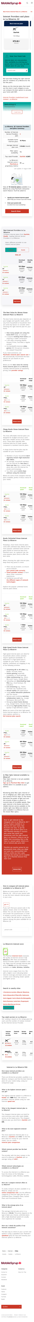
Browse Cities (9, 1007)
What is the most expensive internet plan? (14, 1129)
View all (18, 255)
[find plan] (26, 930)
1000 (11, 1097)
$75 (3, 1122)
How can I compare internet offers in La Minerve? (14, 1183)
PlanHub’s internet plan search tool (15, 355)
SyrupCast (4, 1274)
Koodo (5, 236)
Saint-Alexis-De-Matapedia (21, 998)
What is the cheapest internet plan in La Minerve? (14, 1109)
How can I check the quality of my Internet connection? (13, 1226)
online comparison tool (10, 1193)
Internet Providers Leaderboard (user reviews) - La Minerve (15, 98)
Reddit (3, 1299)
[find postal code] (26, 71)
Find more (17, 301)
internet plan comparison (11, 1142)
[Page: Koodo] (6, 398)
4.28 (15, 1159)
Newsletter (4, 1279)
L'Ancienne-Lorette (9, 992)
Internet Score (17, 956)
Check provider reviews (15, 572)
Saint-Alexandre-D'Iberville (12, 995)
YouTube (3, 1296)
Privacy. (16, 1315)
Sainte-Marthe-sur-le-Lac (11, 1004)
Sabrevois (25, 995)
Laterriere (16, 1001)
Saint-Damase (8, 1001)
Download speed (23, 488)
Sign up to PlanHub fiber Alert (14, 783)
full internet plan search (11, 716)
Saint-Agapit (7, 998)
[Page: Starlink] (5, 268)
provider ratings (17, 370)
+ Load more (17, 112)
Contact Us (4, 1272)
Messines (26, 992)
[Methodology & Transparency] (28, 105)
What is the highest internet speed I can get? (14, 1090)
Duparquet (25, 1001)
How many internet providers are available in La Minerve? (13, 1072)
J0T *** (6, 904)
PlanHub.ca (14, 164)
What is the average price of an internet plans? (12, 1206)
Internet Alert (17, 869)
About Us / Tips (22, 1272)
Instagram (4, 1294)
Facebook (3, 1289)
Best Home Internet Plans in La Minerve (15, 11)
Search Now (15, 211)
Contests (3, 1277)
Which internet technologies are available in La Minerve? (13, 1167)
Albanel (19, 992)
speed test (11, 1101)
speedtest (5, 1235)
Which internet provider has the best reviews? (14, 1150)
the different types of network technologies (17, 581)
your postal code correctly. (16, 570)
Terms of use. (22, 1315)
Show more (17, 421)
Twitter (3, 1291)
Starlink (22, 156)
